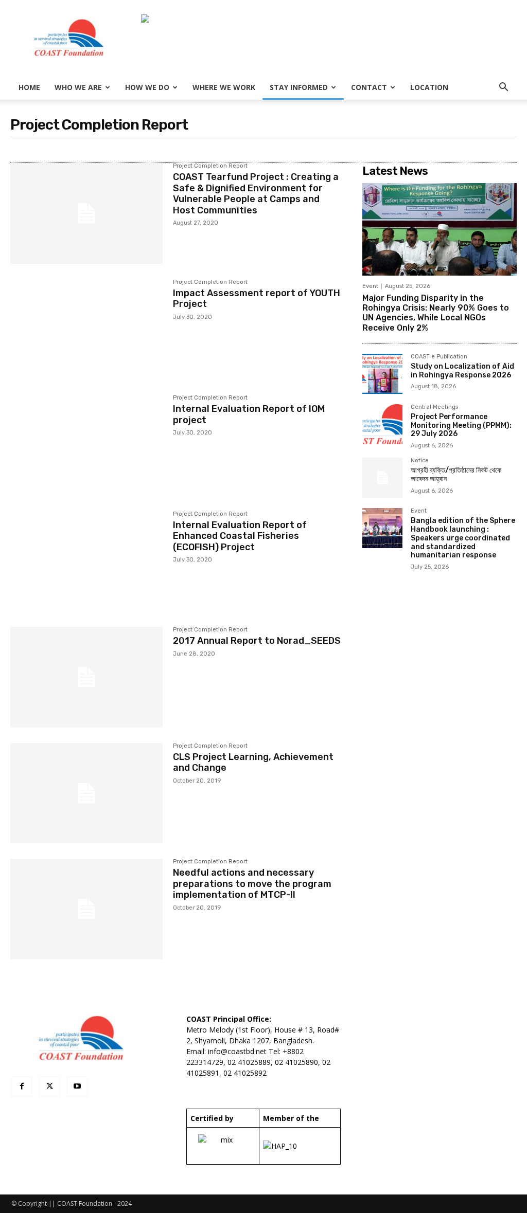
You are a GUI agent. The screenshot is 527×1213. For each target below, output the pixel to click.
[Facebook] (21, 1086)
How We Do (147, 87)
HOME (29, 87)
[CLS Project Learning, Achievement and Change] (86, 793)
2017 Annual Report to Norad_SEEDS (257, 640)
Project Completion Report (210, 166)
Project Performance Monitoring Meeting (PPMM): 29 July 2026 (461, 425)
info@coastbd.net (237, 1051)
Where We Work (223, 87)
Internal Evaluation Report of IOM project (249, 414)
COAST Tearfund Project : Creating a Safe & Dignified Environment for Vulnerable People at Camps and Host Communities (256, 193)
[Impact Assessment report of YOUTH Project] (86, 329)
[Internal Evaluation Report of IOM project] (86, 445)
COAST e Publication (439, 357)
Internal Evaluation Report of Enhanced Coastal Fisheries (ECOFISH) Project (240, 536)
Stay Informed (299, 87)
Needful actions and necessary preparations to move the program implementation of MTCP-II (252, 883)
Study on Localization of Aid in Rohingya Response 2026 (462, 370)
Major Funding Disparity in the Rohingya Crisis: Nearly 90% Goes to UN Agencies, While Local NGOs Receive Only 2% (435, 313)
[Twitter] (49, 1086)
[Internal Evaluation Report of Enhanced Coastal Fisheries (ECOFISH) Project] (86, 561)
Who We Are (78, 87)
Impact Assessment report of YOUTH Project (256, 298)
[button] (503, 88)
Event (370, 286)
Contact (369, 87)
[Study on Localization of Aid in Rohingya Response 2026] (382, 374)
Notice (420, 461)
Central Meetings (434, 407)
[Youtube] (77, 1086)
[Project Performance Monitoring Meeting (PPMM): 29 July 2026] (382, 424)
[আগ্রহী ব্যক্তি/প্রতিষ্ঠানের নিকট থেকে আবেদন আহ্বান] (382, 478)
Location (429, 87)
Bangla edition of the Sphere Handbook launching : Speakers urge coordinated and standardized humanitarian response (463, 537)
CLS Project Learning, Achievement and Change (253, 762)
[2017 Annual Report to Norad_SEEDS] (86, 677)
